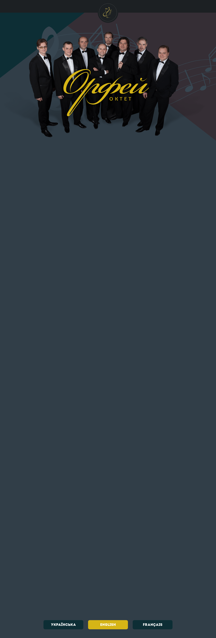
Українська (63, 625)
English (108, 625)
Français (152, 625)
